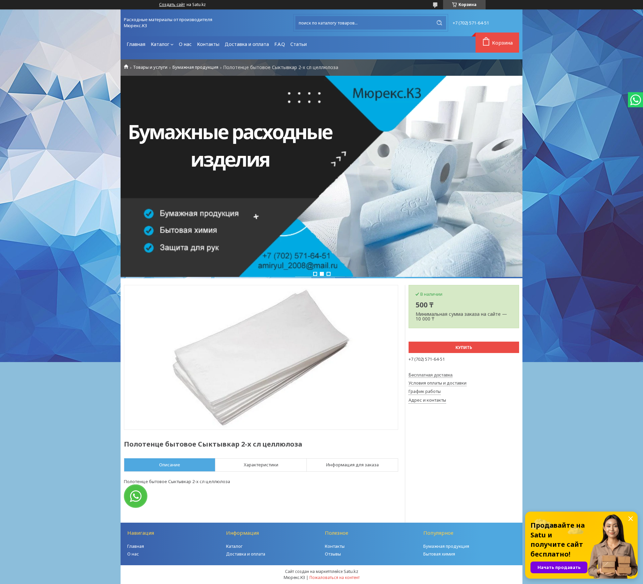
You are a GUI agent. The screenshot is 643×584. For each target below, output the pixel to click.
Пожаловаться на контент (334, 577)
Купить (463, 347)
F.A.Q (279, 44)
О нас (185, 44)
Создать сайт (172, 4)
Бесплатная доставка (430, 374)
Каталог (160, 44)
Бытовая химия (439, 554)
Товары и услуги (150, 67)
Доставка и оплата (247, 44)
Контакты (208, 44)
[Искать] (439, 23)
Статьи (298, 44)
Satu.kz (351, 571)
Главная (136, 44)
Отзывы (333, 554)
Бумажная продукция (195, 67)
